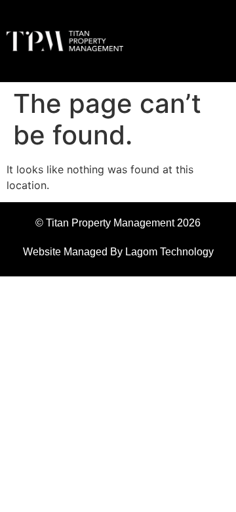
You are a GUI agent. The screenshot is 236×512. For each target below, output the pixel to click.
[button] (199, 41)
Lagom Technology (169, 251)
